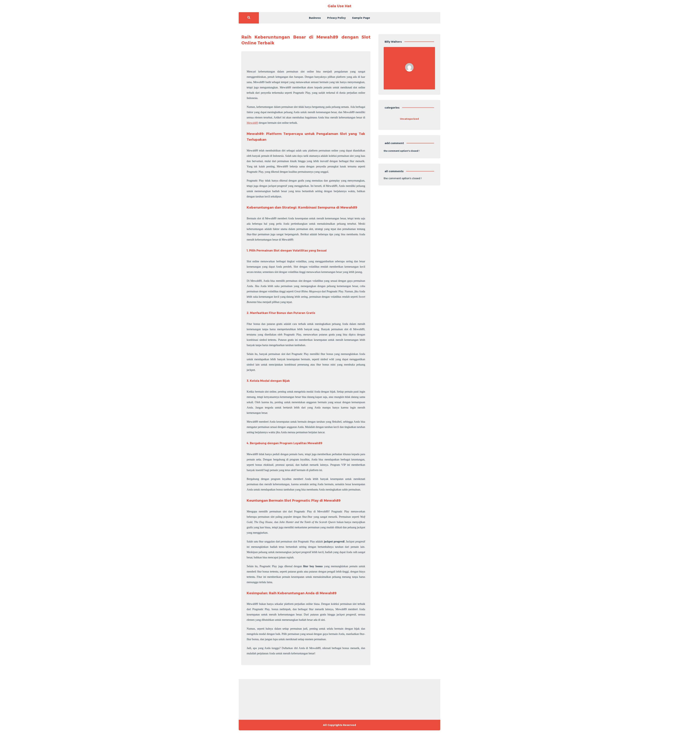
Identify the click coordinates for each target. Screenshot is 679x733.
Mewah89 (252, 122)
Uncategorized (409, 118)
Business (315, 17)
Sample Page (361, 17)
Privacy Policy (336, 17)
